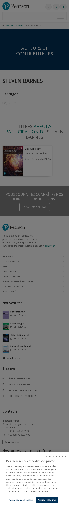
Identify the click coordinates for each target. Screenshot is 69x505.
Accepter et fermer (47, 499)
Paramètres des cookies (21, 499)
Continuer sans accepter (56, 456)
